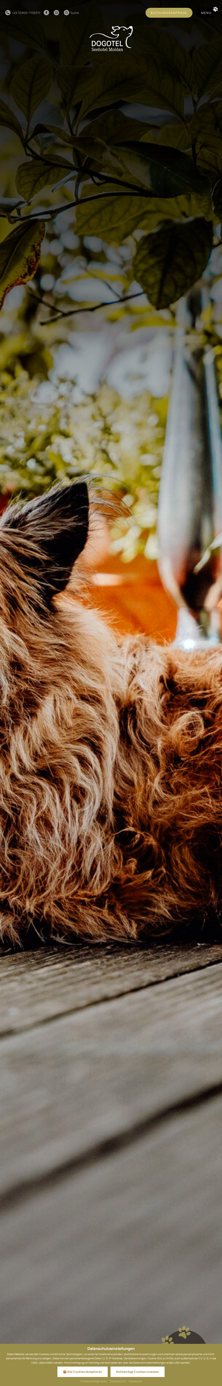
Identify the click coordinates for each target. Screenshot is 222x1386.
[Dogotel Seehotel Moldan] (111, 38)
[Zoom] (111, 693)
